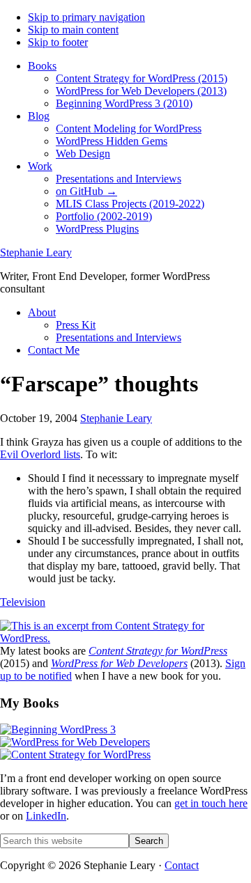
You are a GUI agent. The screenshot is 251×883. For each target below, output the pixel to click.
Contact (182, 865)
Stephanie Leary (36, 252)
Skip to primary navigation (86, 17)
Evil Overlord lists (40, 454)
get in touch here (211, 803)
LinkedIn (46, 816)
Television (22, 602)
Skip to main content (73, 30)
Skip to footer (58, 42)
